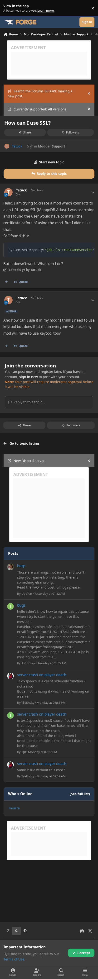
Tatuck (17, 146)
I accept (83, 952)
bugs (21, 565)
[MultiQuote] (6, 282)
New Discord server (29, 460)
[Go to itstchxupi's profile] (10, 606)
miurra (14, 808)
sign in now (28, 377)
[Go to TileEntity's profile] (10, 676)
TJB (23, 752)
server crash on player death (41, 674)
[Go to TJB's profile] (10, 715)
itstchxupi (28, 663)
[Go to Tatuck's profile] (6, 146)
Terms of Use (14, 959)
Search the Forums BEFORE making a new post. (40, 93)
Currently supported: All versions (40, 109)
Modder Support (51, 146)
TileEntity (27, 702)
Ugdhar (26, 593)
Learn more (9, 8)
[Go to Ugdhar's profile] (10, 567)
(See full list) (80, 794)
